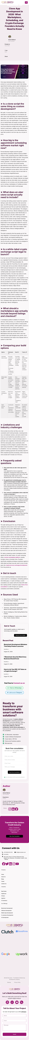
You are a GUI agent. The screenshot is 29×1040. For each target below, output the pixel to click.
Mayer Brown (16, 285)
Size (5, 618)
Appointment (20, 603)
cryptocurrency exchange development (16, 565)
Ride (16, 612)
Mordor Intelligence (12, 302)
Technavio (16, 173)
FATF (12, 599)
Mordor (12, 228)
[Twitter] (7, 864)
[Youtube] (17, 864)
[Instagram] (9, 809)
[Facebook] (16, 809)
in (21, 607)
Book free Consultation (14, 772)
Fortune (3, 173)
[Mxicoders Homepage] (7, 3)
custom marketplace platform (12, 557)
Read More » (6, 649)
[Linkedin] (13, 809)
